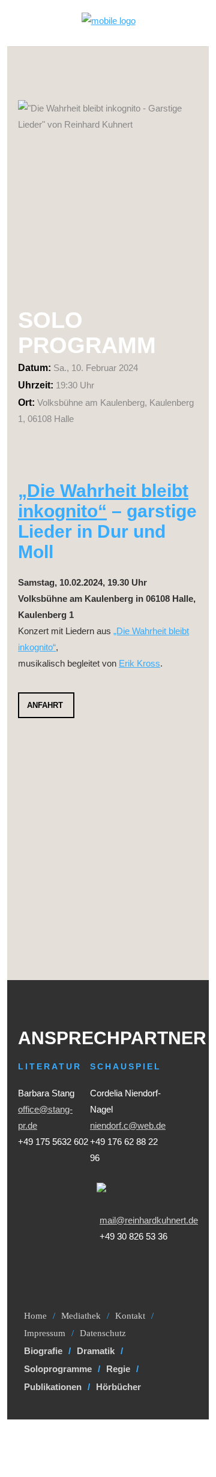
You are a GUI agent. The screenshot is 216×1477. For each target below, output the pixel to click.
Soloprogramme (58, 1369)
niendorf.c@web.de (128, 1125)
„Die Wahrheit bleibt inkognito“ (103, 501)
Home (35, 1316)
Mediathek (81, 1316)
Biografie (43, 1351)
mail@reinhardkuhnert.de (149, 1220)
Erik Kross (139, 663)
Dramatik (96, 1351)
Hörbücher (118, 1387)
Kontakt (130, 1316)
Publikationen (53, 1387)
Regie (118, 1369)
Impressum (44, 1333)
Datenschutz (103, 1333)
